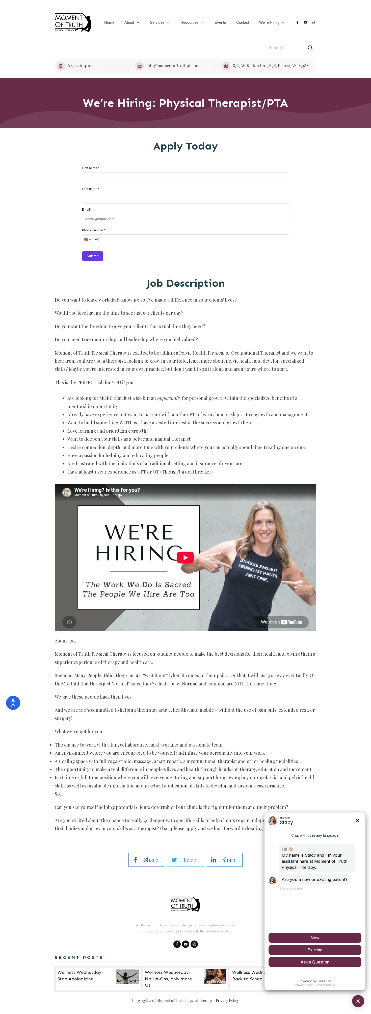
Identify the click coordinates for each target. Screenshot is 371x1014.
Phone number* (93, 230)
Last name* (90, 189)
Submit (93, 256)
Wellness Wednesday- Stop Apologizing (98, 979)
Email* (87, 209)
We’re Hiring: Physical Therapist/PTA (185, 103)
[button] (88, 240)
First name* (90, 168)
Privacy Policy (227, 1000)
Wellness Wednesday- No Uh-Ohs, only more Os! (185, 979)
